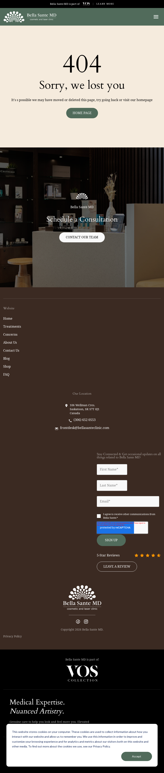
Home (7, 318)
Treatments (12, 326)
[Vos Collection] (86, 4)
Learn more (105, 4)
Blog (6, 358)
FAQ (6, 374)
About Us (10, 342)
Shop (7, 366)
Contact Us (11, 350)
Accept (136, 756)
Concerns (10, 334)
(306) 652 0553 (85, 420)
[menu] (156, 17)
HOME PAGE (82, 113)
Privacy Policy (12, 636)
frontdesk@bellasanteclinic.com (84, 428)
